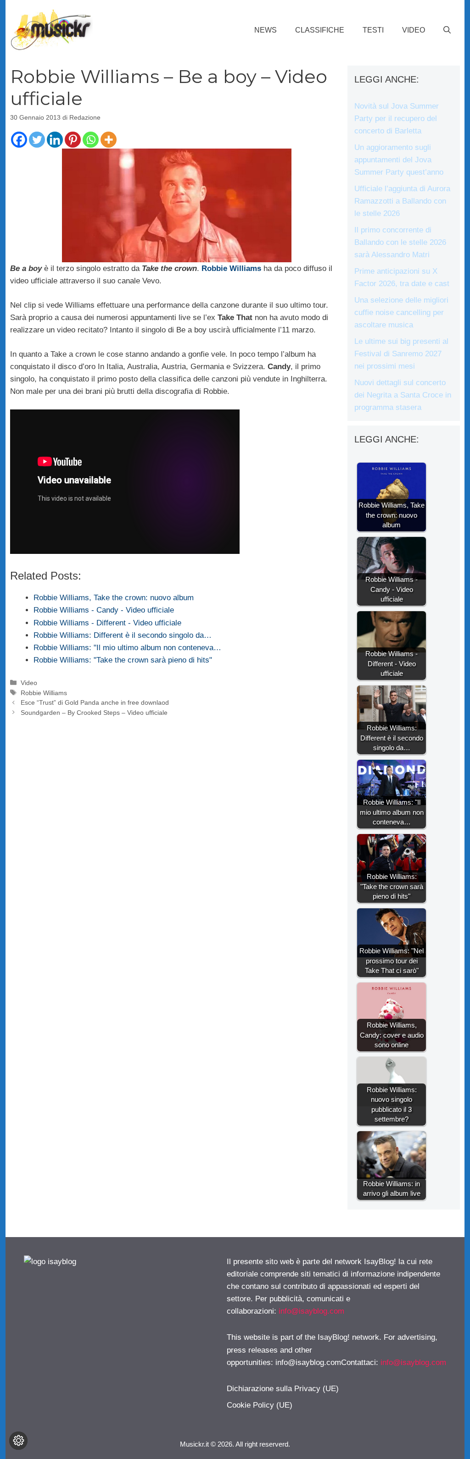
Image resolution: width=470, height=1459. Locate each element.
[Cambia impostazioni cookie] (18, 1440)
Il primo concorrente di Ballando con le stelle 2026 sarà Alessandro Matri (400, 242)
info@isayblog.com (311, 1311)
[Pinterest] (73, 140)
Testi (373, 30)
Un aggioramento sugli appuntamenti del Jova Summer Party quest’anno (398, 160)
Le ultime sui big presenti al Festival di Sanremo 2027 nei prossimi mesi (401, 353)
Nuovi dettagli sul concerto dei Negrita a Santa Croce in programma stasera (402, 395)
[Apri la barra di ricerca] (447, 30)
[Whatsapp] (91, 140)
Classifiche (319, 30)
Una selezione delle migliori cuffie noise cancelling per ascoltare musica (401, 312)
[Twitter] (37, 140)
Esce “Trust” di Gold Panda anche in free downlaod (95, 702)
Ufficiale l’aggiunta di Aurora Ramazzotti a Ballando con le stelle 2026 (402, 201)
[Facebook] (19, 140)
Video (413, 30)
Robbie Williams (44, 692)
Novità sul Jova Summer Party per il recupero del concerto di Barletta (396, 118)
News (265, 30)
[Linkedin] (55, 140)
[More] (109, 140)
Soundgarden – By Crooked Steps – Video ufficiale (94, 712)
